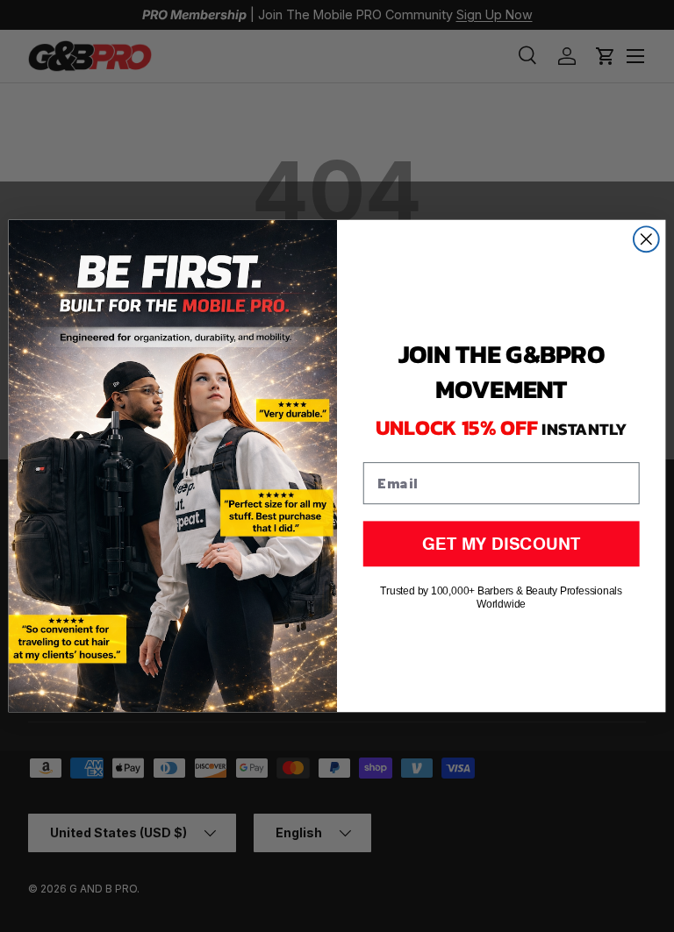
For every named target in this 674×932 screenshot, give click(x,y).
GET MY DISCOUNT (501, 543)
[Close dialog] (646, 239)
